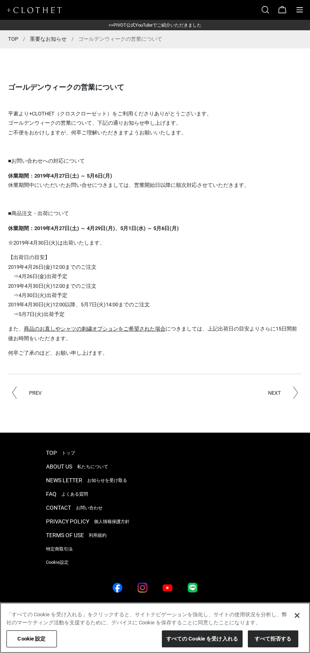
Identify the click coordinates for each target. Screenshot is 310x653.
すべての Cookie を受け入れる (202, 639)
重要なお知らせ (48, 39)
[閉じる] (297, 615)
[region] (155, 628)
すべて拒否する (273, 639)
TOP (13, 39)
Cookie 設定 (31, 639)
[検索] (268, 10)
